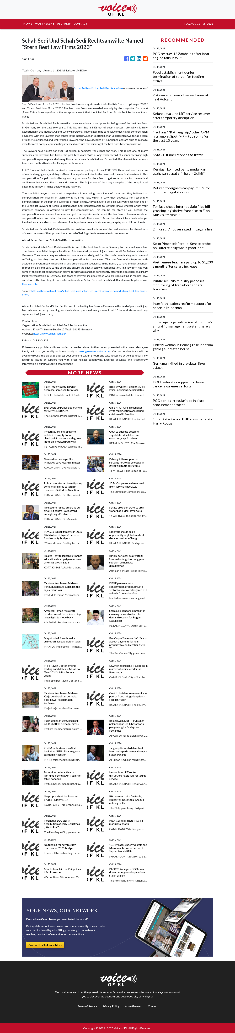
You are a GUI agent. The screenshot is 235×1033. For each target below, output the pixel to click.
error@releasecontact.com (94, 351)
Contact (153, 1006)
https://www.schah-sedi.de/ (49, 333)
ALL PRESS (64, 23)
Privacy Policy (111, 1006)
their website (30, 284)
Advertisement (133, 1006)
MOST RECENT (44, 23)
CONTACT (80, 23)
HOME (27, 23)
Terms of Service (87, 1006)
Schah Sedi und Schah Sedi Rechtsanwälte (98, 88)
